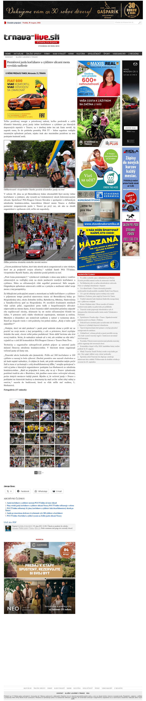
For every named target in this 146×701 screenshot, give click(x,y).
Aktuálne (19, 54)
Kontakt (9, 57)
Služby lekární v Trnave (27, 57)
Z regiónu (133, 54)
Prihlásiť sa (7, 696)
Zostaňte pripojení (14, 23)
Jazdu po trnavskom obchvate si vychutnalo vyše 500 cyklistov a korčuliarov (35, 513)
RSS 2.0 (37, 528)
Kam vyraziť (59, 54)
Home (8, 54)
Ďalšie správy (33, 54)
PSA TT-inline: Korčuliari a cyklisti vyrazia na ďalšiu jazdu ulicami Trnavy (34, 516)
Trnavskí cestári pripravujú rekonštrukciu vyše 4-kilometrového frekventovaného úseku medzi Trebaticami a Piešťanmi (97, 312)
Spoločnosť (94, 54)
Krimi (71, 54)
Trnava (31, 528)
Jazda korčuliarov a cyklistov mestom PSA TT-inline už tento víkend (32, 503)
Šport (107, 54)
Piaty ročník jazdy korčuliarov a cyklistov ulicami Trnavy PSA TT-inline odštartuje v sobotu (40, 506)
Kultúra (81, 54)
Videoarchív (119, 54)
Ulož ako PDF (10, 522)
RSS (87, 693)
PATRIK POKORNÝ (25, 526)
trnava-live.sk (35, 696)
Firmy (47, 54)
